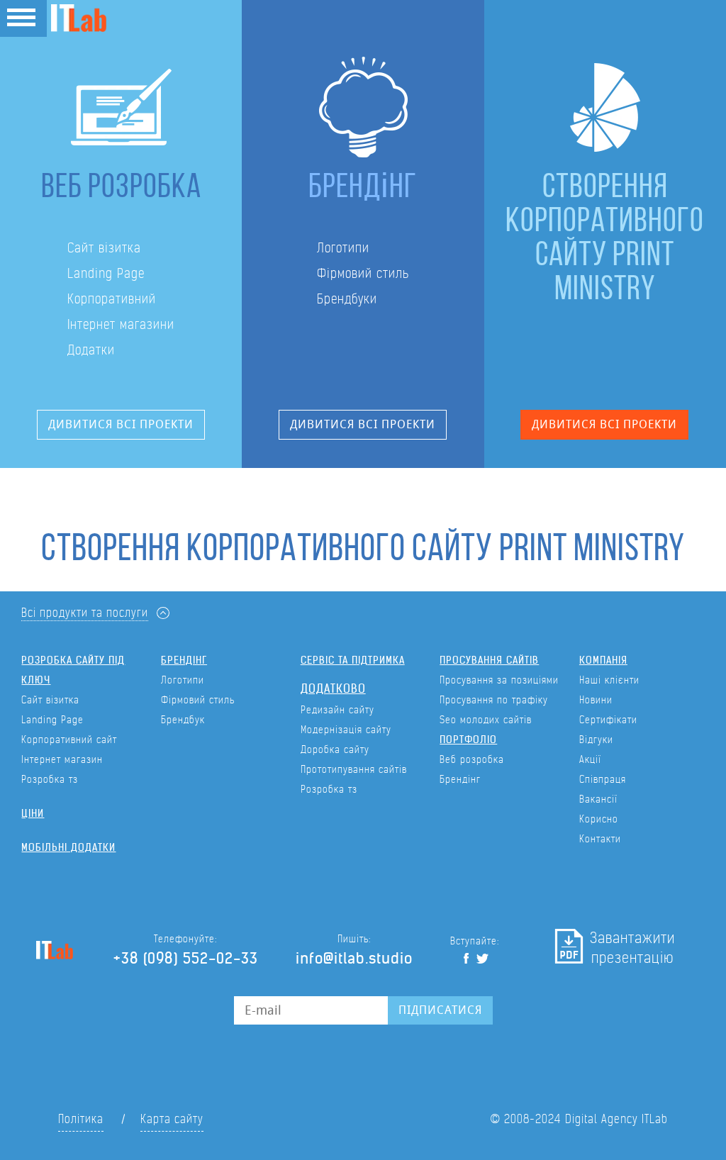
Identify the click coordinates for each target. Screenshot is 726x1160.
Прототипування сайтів (354, 769)
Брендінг (184, 660)
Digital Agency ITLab (616, 1119)
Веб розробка (472, 759)
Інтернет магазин (62, 759)
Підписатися (440, 1010)
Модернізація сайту (346, 729)
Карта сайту (171, 1119)
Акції (590, 759)
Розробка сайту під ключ (73, 670)
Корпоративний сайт (69, 739)
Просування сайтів (489, 660)
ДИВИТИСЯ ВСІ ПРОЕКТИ (121, 424)
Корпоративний (111, 299)
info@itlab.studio (354, 958)
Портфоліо (468, 739)
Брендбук (183, 719)
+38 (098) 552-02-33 (185, 958)
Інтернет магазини (120, 324)
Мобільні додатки (68, 847)
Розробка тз (49, 779)
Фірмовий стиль (363, 273)
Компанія (603, 660)
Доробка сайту (335, 749)
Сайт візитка (104, 248)
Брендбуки (347, 299)
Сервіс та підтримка (353, 660)
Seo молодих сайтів (486, 719)
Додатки (91, 350)
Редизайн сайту (337, 709)
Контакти (600, 838)
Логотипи (343, 248)
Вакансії (598, 799)
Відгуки (596, 739)
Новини (596, 699)
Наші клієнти (609, 680)
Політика (81, 1119)
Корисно (598, 819)
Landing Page (106, 273)
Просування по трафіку (494, 699)
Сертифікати (608, 719)
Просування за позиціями (499, 680)
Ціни (32, 813)
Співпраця (602, 779)
